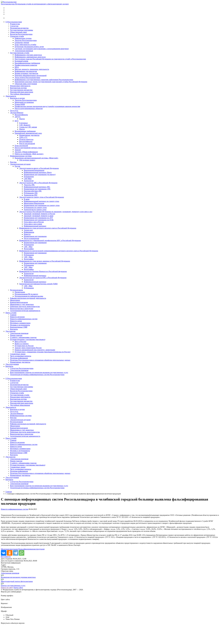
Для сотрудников (12, 364)
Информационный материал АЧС (37, 187)
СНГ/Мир (28, 179)
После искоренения (31, 238)
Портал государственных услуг (13, 585)
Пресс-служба (11, 313)
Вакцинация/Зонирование (34, 170)
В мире (26, 199)
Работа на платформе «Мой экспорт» (29, 154)
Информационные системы (21, 156)
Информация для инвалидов (26, 71)
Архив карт (28, 230)
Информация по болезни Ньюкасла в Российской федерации (43, 271)
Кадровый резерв (21, 61)
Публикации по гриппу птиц (35, 207)
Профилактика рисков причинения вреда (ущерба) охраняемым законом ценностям (47, 106)
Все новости (6, 557)
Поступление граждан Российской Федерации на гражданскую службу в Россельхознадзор (50, 59)
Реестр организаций (27, 143)
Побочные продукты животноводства (25, 306)
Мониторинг (15, 300)
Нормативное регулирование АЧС (37, 189)
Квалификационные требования (27, 63)
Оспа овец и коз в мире (33, 224)
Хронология (28, 181)
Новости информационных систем (23, 319)
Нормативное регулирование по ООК (39, 220)
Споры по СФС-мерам (28, 127)
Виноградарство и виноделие (21, 309)
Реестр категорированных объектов (29, 108)
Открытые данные (22, 42)
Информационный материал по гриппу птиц (41, 201)
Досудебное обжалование (20, 94)
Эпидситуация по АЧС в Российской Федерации (38, 183)
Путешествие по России (24, 346)
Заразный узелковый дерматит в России (39, 214)
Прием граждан (16, 335)
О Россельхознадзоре (14, 22)
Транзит (18, 150)
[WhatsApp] (21, 553)
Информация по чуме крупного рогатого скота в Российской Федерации (47, 228)
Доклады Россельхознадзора (26, 40)
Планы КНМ (20, 104)
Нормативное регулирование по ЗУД (38, 218)
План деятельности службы (25, 44)
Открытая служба (17, 36)
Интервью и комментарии (20, 323)
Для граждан (10, 331)
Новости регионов (17, 317)
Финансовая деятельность (20, 86)
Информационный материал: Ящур (38, 172)
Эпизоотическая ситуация (20, 164)
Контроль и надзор (17, 98)
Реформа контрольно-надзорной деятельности (28, 298)
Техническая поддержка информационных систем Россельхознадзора (37, 375)
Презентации (20, 292)
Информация (29, 232)
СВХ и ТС (23, 137)
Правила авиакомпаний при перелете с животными (35, 350)
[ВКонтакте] (3, 553)
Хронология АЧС (30, 195)
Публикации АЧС (31, 193)
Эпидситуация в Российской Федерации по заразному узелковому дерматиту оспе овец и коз (55, 212)
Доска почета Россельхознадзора (27, 77)
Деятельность (11, 96)
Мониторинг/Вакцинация (34, 203)
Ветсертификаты (21, 115)
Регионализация (16, 290)
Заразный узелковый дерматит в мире (38, 216)
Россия (17, 166)
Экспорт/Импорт (16, 113)
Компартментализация (19, 302)
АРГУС (18, 117)
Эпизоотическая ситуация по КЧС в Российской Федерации (42, 278)
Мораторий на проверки (24, 102)
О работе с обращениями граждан (23, 337)
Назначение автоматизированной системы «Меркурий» (36, 158)
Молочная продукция (9, 549)
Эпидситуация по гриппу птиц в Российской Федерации (41, 197)
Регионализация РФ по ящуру (26, 294)
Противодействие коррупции (21, 92)
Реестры (13, 162)
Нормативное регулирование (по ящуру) (40, 174)
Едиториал (23, 123)
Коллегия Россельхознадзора (21, 34)
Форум (22, 119)
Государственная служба (19, 53)
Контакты (14, 329)
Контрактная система (18, 88)
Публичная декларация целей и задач (29, 47)
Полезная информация (19, 358)
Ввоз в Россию (20, 342)
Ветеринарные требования (25, 131)
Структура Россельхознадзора (21, 368)
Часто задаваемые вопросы (20, 356)
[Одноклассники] (9, 553)
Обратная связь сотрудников (26, 84)
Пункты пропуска (26, 139)
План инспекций (21, 146)
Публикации (29, 176)
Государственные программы (21, 30)
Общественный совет (18, 32)
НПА (17, 67)
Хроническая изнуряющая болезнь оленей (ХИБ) (38, 284)
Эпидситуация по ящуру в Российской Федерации (39, 168)
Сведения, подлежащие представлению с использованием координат (42, 49)
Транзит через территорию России (28, 348)
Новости (27, 234)
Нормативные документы (29, 135)
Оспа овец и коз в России (34, 222)
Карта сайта (18, 588)
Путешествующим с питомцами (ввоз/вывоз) (27, 339)
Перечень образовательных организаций (31, 75)
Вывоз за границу (22, 344)
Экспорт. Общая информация (26, 152)
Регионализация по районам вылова (29, 296)
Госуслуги (14, 110)
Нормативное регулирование (35, 236)
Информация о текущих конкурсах (28, 55)
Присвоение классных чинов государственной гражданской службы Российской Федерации (51, 82)
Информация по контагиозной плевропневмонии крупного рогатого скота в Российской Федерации (58, 251)
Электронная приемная (24, 51)
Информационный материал (35, 226)
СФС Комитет (24, 125)
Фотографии (29, 249)
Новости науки (16, 321)
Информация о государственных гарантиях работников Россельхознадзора (44, 80)
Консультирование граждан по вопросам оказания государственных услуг (39, 372)
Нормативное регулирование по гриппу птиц (42, 205)
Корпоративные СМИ (18, 327)
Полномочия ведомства (19, 28)
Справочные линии (17, 354)
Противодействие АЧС (33, 191)
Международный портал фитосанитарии (17, 581)
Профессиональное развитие (26, 65)
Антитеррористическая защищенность (25, 311)
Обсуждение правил (27, 160)
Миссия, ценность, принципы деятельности (32, 69)
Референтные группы (23, 38)
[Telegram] (15, 553)
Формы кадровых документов (26, 73)
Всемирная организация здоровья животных (18, 577)
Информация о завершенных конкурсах (30, 57)
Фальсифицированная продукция (31, 549)
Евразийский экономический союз (28, 133)
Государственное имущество (21, 90)
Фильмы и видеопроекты (20, 325)
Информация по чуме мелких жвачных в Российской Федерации (44, 261)
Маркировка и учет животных (22, 304)
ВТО (16, 121)
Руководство (15, 24)
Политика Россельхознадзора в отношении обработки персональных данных (40, 360)
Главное (13, 315)
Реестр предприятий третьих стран (28, 148)
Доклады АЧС (29, 185)
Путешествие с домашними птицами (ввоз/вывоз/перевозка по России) (42, 352)
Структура (14, 26)
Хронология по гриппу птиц (35, 210)
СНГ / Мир (28, 247)
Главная (9, 492)
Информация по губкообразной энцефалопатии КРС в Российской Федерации (50, 240)
